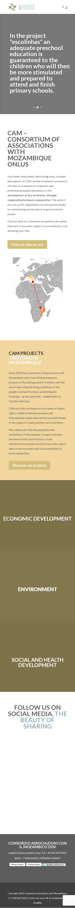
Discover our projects (29, 465)
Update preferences (55, 864)
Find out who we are (27, 244)
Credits (37, 902)
